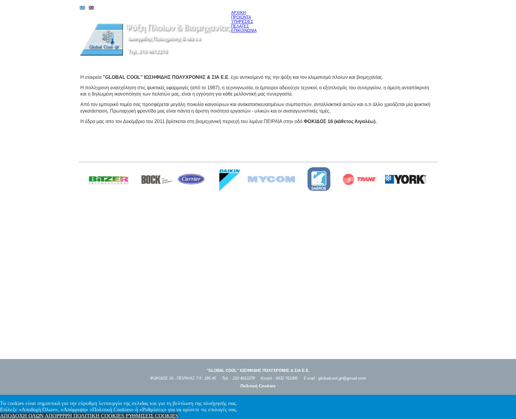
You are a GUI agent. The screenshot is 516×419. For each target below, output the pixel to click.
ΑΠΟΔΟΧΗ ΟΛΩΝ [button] (22, 416)
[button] (152, 416)
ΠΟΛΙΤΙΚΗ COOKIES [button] (99, 416)
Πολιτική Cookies (258, 385)
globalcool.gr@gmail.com (342, 378)
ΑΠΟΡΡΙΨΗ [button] (59, 416)
